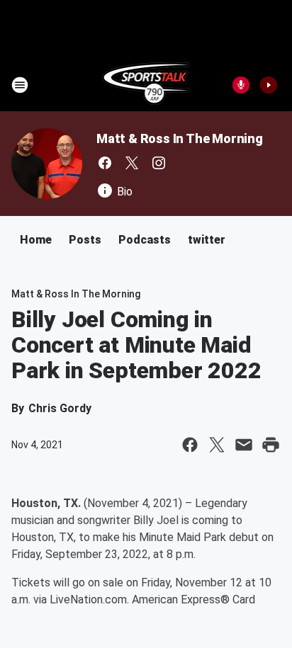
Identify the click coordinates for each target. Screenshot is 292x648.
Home (36, 239)
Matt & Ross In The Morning (179, 138)
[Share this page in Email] (244, 445)
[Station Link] (146, 85)
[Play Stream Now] (268, 84)
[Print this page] (271, 445)
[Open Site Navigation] (19, 84)
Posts (85, 239)
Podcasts (144, 239)
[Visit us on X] (131, 162)
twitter (206, 239)
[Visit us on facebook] (104, 162)
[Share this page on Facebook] (190, 445)
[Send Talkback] (240, 84)
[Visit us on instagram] (158, 162)
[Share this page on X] (217, 445)
